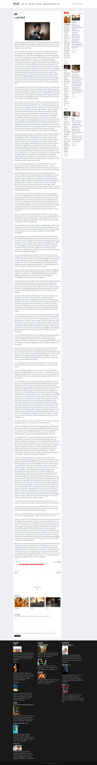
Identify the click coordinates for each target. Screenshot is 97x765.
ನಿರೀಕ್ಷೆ (40, 659)
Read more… (16, 659)
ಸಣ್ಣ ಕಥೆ (20, 12)
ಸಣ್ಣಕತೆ (23, 564)
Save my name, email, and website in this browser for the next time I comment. (35, 633)
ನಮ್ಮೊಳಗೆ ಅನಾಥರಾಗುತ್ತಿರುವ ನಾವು (20, 723)
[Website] (37, 589)
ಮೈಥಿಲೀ (40, 672)
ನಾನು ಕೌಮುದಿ (16, 682)
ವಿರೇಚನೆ (15, 644)
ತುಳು (56, 4)
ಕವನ (23, 4)
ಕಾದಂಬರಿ (65, 643)
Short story (35, 564)
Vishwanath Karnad (40, 564)
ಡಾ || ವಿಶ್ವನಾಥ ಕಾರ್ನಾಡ (37, 587)
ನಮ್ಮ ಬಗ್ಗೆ (45, 4)
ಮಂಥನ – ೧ (66, 665)
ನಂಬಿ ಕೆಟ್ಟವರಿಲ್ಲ (16, 608)
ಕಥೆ (26, 4)
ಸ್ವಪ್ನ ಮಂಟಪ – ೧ (68, 645)
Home (15, 12)
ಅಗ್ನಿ (46, 608)
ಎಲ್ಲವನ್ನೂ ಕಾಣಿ (80, 13)
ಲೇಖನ (33, 4)
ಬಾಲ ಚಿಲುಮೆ (38, 4)
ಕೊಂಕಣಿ (52, 4)
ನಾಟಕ (29, 4)
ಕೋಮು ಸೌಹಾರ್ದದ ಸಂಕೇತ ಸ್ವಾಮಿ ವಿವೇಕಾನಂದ (23, 704)
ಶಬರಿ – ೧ (65, 684)
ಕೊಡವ (48, 4)
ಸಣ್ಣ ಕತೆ (20, 564)
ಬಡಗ (59, 4)
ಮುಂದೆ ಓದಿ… (49, 656)
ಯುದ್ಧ (73, 118)
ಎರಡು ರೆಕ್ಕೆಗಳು (43, 645)
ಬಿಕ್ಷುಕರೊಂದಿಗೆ (16, 743)
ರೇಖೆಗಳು (15, 662)
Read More (66, 63)
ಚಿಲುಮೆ (16, 3)
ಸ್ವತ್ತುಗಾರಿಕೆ (66, 117)
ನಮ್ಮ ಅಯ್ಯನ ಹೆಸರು (76, 71)
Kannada (31, 564)
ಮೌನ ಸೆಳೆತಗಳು (27, 564)
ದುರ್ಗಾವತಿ (31, 608)
